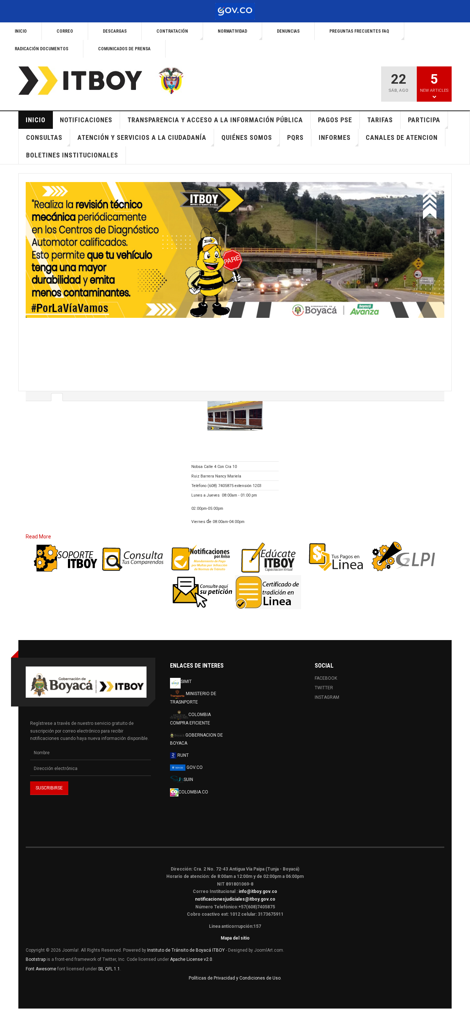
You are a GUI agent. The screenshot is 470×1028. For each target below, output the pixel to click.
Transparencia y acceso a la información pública (215, 120)
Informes (335, 137)
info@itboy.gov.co (258, 879)
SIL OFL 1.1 (109, 956)
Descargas (115, 31)
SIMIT (186, 669)
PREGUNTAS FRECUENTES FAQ (359, 31)
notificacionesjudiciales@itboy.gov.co (235, 887)
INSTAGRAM (327, 685)
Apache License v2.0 (191, 947)
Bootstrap (36, 947)
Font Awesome (41, 956)
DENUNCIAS (288, 31)
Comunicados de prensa (124, 48)
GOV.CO (194, 755)
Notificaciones (86, 120)
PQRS (295, 137)
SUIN (188, 767)
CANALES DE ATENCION (402, 137)
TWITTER (324, 675)
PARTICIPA (424, 120)
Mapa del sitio (235, 926)
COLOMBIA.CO (193, 779)
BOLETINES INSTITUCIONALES (72, 155)
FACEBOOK (326, 666)
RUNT (182, 743)
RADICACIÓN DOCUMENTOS (41, 48)
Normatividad (232, 31)
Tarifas (380, 120)
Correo (65, 31)
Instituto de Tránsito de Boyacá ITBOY (186, 938)
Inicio (21, 31)
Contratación (172, 31)
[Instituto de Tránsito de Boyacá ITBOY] (108, 81)
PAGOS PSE (335, 120)
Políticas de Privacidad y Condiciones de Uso (235, 966)
